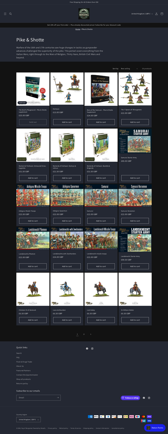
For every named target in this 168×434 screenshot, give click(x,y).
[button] (5, 14)
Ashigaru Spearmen (60, 211)
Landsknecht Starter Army (130, 256)
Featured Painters (23, 370)
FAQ (17, 357)
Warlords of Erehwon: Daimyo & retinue (64, 167)
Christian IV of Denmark (27, 310)
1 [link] (77, 334)
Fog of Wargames (27, 428)
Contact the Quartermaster (27, 375)
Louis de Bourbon (59, 310)
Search (19, 353)
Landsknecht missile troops (97, 254)
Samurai (90, 211)
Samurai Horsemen (128, 211)
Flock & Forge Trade (24, 362)
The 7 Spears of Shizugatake (131, 110)
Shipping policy (88, 428)
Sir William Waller (127, 310)
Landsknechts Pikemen (27, 254)
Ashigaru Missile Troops (27, 211)
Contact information (102, 428)
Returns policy (22, 383)
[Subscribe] (58, 397)
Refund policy (63, 428)
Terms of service (75, 428)
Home (77, 29)
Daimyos (56, 109)
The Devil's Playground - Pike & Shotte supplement (33, 111)
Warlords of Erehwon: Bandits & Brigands (98, 167)
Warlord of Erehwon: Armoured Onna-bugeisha (32, 167)
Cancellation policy (118, 428)
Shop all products (23, 379)
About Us (20, 366)
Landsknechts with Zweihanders (64, 254)
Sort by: (116, 68)
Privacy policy (52, 428)
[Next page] (90, 334)
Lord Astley (91, 310)
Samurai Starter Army (129, 158)
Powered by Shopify (39, 428)
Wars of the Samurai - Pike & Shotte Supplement (100, 111)
